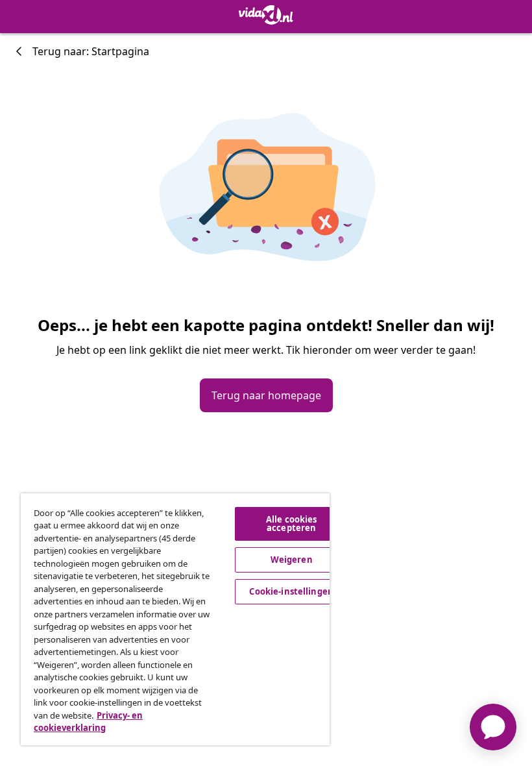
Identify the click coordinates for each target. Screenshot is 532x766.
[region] (175, 619)
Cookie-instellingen (291, 591)
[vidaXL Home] (266, 15)
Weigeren (292, 559)
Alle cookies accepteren (291, 523)
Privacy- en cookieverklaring (88, 722)
